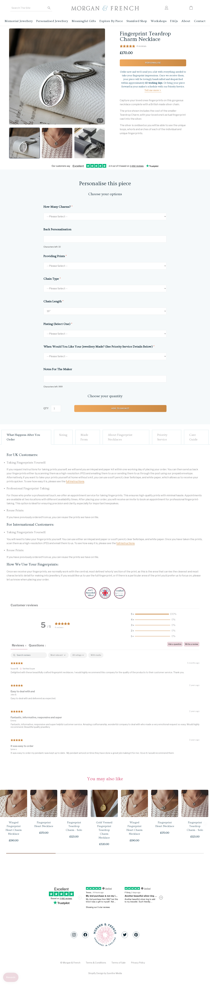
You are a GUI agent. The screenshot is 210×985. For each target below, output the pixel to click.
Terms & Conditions (96, 962)
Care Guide (193, 437)
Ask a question (174, 644)
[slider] (105, 853)
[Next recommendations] (205, 822)
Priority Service (162, 437)
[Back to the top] (105, 934)
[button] (24, 143)
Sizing (63, 435)
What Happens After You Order (23, 437)
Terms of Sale (118, 962)
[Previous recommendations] (4, 822)
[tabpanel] (105, 705)
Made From (84, 437)
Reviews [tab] (19, 645)
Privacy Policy (138, 962)
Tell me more (152, 90)
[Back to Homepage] (105, 8)
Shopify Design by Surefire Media (105, 973)
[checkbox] (95, 655)
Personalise (153, 63)
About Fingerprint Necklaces (120, 437)
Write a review (191, 644)
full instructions (75, 481)
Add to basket (120, 408)
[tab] (37, 646)
